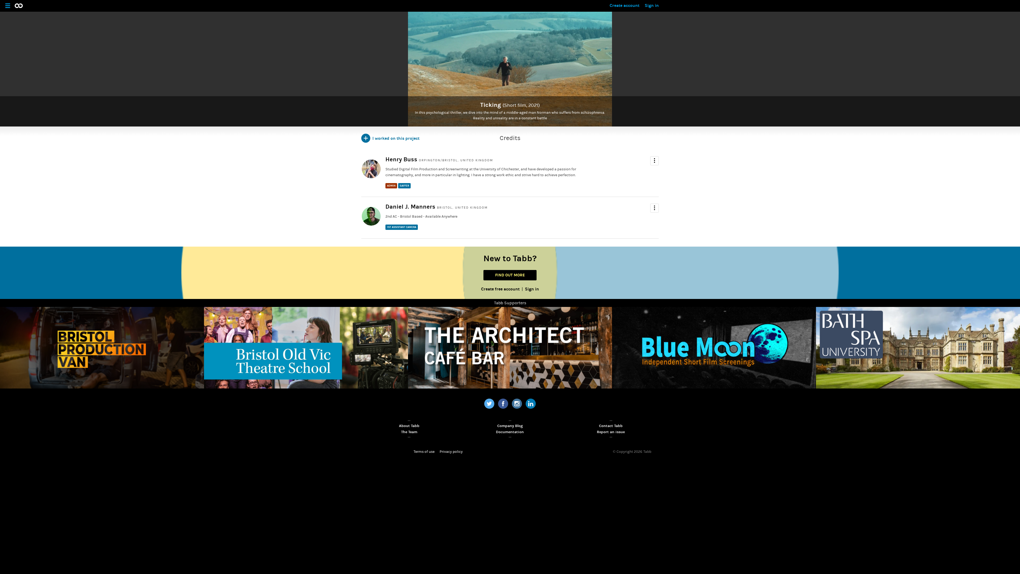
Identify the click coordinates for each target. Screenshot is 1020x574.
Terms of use (424, 452)
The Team (409, 432)
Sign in (652, 5)
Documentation (510, 432)
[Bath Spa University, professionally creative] (918, 348)
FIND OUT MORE (510, 275)
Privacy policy (451, 452)
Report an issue (611, 432)
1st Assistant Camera (401, 227)
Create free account (500, 289)
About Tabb (409, 426)
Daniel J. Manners (410, 207)
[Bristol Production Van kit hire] (102, 348)
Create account (624, 5)
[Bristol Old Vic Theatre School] (306, 348)
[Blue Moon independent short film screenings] (714, 348)
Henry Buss (401, 159)
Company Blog (510, 426)
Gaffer (404, 185)
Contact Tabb (611, 426)
